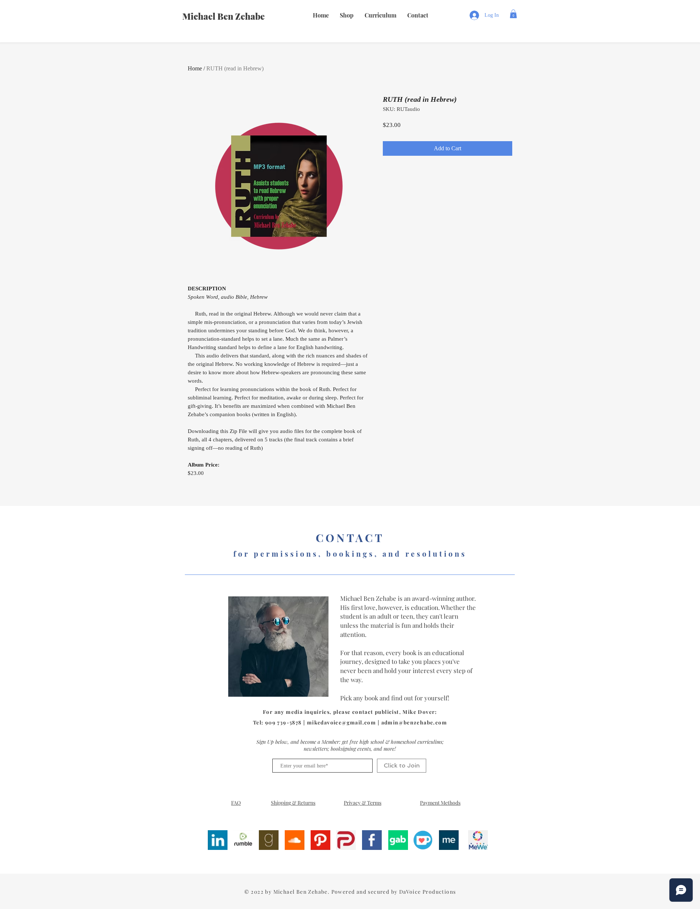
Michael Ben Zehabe (223, 16)
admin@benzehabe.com (414, 722)
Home (195, 68)
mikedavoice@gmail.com (341, 722)
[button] (346, 15)
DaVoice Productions (427, 891)
